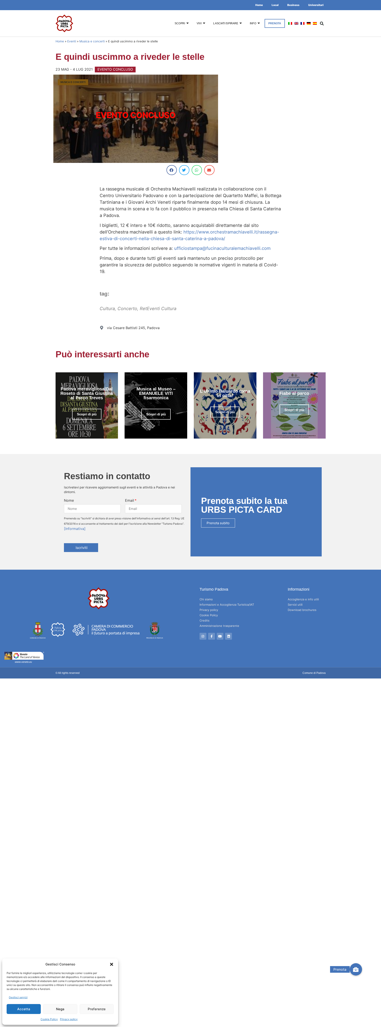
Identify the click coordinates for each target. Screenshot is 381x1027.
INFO (253, 23)
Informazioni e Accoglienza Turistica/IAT (227, 604)
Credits (204, 620)
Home (259, 5)
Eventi (71, 41)
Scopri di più (87, 414)
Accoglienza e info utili (303, 599)
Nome (69, 500)
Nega (60, 1009)
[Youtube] (220, 636)
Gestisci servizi (18, 997)
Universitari (315, 5)
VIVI (199, 23)
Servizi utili (295, 604)
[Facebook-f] (211, 636)
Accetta (23, 1009)
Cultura (107, 308)
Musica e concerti (92, 41)
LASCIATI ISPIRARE (225, 23)
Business (293, 5)
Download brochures (302, 610)
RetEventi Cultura (158, 308)
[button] (111, 964)
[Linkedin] (228, 636)
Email (129, 500)
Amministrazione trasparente (219, 626)
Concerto (127, 308)
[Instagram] (203, 636)
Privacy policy (69, 1019)
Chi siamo (206, 599)
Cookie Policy (49, 1019)
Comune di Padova (314, 673)
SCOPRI (180, 23)
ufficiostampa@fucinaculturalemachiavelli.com (222, 248)
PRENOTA (274, 23)
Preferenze (97, 1009)
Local (275, 5)
